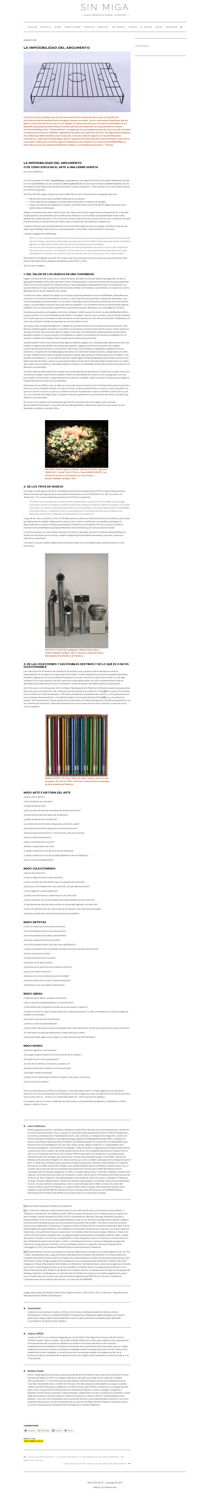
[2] (105, 691)
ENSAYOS (32, 27)
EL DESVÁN (146, 27)
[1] (121, 141)
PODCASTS (103, 27)
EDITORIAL (46, 27)
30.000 (58, 27)
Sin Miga (105, 7)
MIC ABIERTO (119, 27)
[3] (104, 697)
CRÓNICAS (89, 27)
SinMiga (32, 1438)
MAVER (159, 27)
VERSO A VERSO (72, 27)
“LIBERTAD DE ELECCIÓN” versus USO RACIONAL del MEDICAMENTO (95, 1464)
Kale (95, 1487)
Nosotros (171, 27)
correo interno (142, 45)
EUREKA (133, 27)
